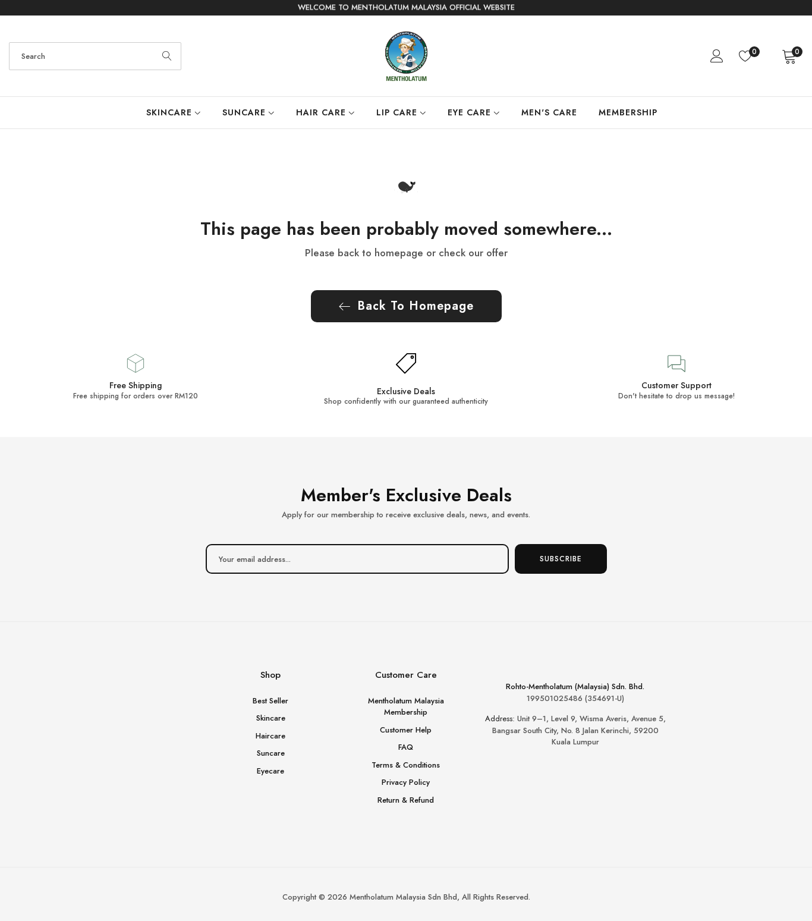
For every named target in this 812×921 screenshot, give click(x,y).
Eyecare (270, 771)
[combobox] (95, 56)
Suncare (271, 753)
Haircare (270, 735)
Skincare (270, 718)
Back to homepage (415, 306)
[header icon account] (717, 55)
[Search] (167, 56)
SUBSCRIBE (561, 559)
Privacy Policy (406, 782)
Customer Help (406, 729)
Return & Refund (405, 800)
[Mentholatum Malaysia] (406, 56)
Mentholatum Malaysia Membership (406, 706)
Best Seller (270, 700)
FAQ (405, 747)
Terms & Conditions (406, 765)
